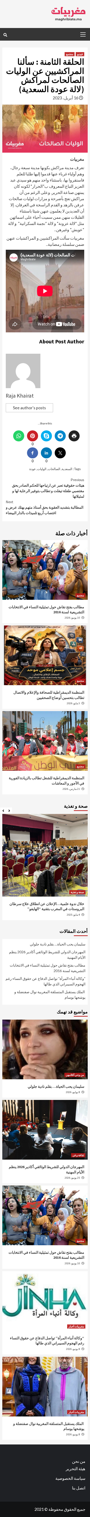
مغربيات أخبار (76, 1326)
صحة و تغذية (77, 892)
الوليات (41, 469)
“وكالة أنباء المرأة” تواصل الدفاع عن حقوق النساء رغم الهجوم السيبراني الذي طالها (45, 981)
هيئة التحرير (75, 1468)
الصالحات (54, 469)
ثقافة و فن (78, 1155)
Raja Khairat (20, 395)
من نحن (78, 1461)
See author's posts (29, 407)
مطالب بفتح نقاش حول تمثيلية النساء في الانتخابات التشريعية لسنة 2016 (47, 968)
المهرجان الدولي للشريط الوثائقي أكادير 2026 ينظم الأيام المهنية (46, 954)
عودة (32, 469)
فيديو (80, 54)
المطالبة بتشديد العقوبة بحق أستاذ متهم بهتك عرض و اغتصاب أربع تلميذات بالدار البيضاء (44, 507)
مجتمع (69, 54)
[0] (32, 435)
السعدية (67, 469)
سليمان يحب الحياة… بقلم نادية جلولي (57, 944)
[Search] (5, 35)
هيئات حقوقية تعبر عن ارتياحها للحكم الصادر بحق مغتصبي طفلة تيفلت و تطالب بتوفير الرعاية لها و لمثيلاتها (48, 488)
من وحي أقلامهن (75, 1075)
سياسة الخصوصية (70, 1478)
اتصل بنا (78, 1487)
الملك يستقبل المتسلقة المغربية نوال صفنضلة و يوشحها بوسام (49, 994)
